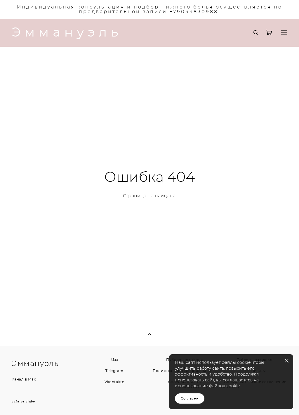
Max (32, 379)
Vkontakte (114, 382)
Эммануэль (67, 32)
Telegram (114, 371)
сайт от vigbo (23, 401)
